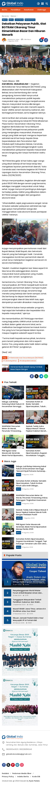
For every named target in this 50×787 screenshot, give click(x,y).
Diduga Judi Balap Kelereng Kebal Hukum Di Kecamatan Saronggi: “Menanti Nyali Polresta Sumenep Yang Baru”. (13, 404)
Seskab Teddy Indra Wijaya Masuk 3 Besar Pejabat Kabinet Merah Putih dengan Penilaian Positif (36, 428)
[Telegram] (41, 376)
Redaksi (5, 773)
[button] (38, 3)
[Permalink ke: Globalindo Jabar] (5, 40)
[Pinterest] (13, 765)
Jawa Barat (19, 20)
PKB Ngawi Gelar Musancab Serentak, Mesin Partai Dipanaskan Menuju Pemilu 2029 (13, 453)
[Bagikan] (46, 40)
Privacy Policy (8, 776)
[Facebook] (32, 376)
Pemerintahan (30, 20)
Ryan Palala (34, 781)
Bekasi (5, 20)
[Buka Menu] (42, 3)
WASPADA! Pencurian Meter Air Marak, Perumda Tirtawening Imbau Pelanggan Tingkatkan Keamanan (12, 428)
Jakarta (30, 421)
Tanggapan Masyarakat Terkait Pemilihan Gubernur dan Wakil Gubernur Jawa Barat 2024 (27, 601)
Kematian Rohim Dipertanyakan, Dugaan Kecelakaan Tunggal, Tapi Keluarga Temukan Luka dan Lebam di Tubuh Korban (36, 453)
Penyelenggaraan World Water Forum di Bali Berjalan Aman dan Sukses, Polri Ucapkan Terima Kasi (28, 591)
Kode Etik (36, 776)
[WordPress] (17, 765)
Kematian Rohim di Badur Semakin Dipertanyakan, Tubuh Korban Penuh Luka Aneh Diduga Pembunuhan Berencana (37, 404)
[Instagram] (22, 765)
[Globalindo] (16, 2)
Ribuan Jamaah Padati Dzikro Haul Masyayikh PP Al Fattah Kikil (28, 619)
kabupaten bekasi (28, 361)
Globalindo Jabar (13, 39)
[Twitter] (36, 376)
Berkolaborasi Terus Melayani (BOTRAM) (27, 358)
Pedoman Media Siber (21, 773)
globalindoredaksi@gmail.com (19, 754)
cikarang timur (11, 361)
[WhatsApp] (46, 376)
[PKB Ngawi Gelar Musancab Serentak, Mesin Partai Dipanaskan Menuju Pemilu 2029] (13, 441)
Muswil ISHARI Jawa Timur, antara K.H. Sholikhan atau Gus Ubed (29, 610)
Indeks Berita (23, 776)
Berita (11, 20)
